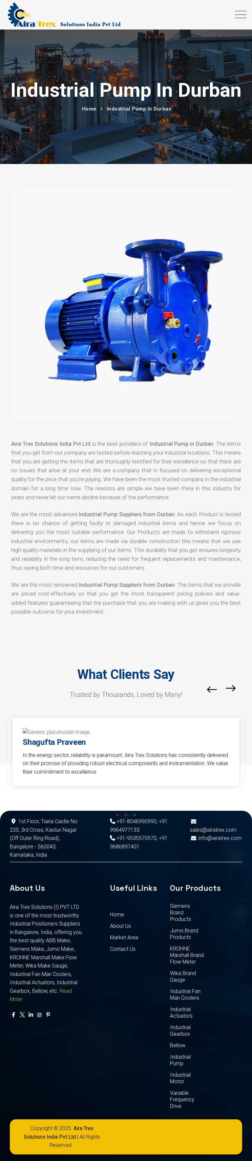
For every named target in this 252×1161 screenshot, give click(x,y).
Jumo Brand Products (184, 933)
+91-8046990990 (136, 821)
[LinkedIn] (30, 1015)
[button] (117, 815)
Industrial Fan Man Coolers (185, 994)
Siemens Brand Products (180, 912)
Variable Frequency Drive (182, 1099)
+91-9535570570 (136, 838)
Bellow (177, 1045)
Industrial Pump (180, 1060)
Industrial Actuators (181, 1012)
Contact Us (123, 949)
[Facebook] (13, 1015)
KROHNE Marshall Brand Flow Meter (187, 955)
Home (117, 914)
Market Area (124, 937)
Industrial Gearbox (180, 1030)
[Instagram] (39, 1015)
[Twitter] (22, 1015)
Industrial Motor (180, 1078)
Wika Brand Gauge (183, 976)
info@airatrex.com (220, 838)
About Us (120, 926)
